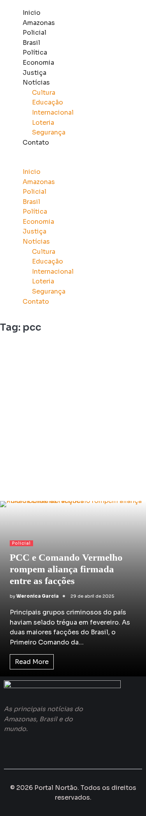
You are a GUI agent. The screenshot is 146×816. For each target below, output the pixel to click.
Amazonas (39, 23)
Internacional (53, 112)
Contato (36, 142)
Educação (47, 102)
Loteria (43, 123)
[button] (73, 162)
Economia (38, 62)
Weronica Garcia (37, 596)
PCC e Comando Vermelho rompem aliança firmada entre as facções (66, 569)
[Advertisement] (73, 420)
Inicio (31, 13)
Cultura (43, 93)
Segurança (48, 132)
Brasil (31, 43)
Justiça (34, 73)
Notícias (36, 82)
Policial (34, 32)
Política (35, 52)
